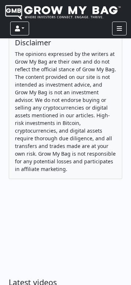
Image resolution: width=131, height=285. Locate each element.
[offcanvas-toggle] (119, 28)
